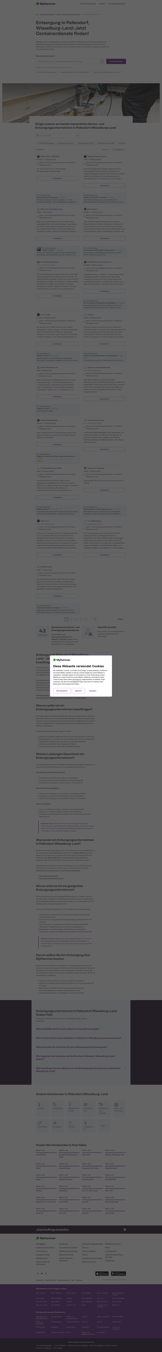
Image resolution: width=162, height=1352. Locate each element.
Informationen (76, 679)
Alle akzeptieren (62, 691)
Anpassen (92, 691)
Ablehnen (78, 691)
